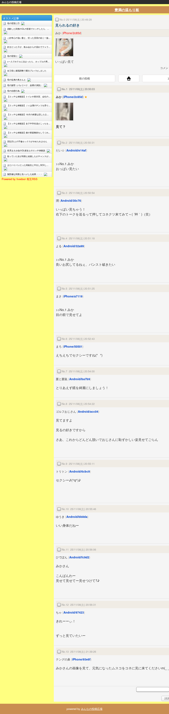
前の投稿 (84, 78)
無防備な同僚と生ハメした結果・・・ (24, 174)
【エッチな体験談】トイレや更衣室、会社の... (28, 96)
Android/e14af (76, 150)
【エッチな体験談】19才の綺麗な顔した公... (28, 114)
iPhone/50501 (72, 346)
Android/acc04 (88, 411)
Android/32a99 (73, 246)
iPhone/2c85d (72, 33)
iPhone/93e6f (81, 659)
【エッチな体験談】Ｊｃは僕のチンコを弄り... (28, 105)
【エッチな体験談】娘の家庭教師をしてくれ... (28, 132)
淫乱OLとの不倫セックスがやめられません (27, 141)
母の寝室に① (13, 23)
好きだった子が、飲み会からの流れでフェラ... (28, 46)
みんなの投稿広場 (11, 2)
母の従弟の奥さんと (16, 79)
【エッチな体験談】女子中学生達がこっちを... (28, 123)
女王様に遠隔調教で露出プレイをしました (26, 70)
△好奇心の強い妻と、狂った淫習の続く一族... (28, 37)
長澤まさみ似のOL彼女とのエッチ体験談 (26, 150)
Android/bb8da (76, 517)
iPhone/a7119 (72, 296)
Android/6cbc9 (79, 471)
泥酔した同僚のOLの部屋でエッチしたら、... (28, 28)
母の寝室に (12, 56)
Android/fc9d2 (79, 557)
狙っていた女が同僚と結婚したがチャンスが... (28, 156)
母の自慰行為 (13, 90)
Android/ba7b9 (79, 379)
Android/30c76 (71, 200)
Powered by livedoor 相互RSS (20, 179)
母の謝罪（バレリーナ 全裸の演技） (24, 85)
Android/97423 (73, 612)
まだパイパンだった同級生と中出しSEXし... (27, 165)
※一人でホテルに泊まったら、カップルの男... (28, 61)
